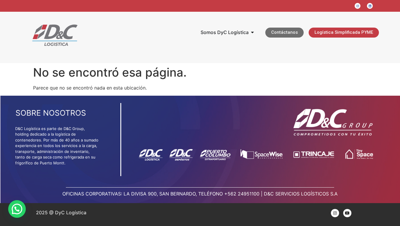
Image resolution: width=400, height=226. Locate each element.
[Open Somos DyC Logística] (252, 32)
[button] (17, 209)
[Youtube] (347, 213)
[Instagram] (335, 213)
